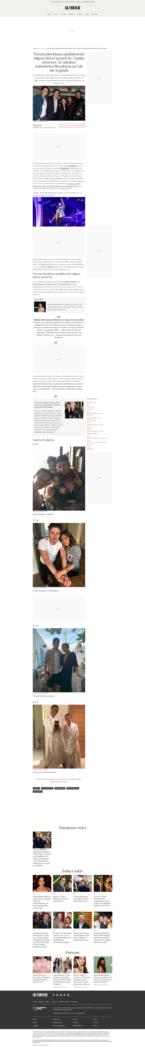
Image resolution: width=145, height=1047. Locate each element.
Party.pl (35, 1022)
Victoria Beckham (47, 788)
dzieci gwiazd (37, 791)
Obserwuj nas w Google (70, 125)
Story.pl (95, 1025)
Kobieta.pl (75, 1022)
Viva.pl (95, 1019)
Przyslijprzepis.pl (77, 1025)
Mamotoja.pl (56, 1019)
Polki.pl (75, 1019)
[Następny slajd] (112, 965)
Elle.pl (34, 1019)
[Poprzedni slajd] (33, 965)
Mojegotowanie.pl (57, 1022)
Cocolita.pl (35, 1025)
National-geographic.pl (59, 1025)
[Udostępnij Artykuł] (82, 125)
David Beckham (60, 788)
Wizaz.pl (95, 1022)
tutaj (47, 1045)
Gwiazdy (36, 788)
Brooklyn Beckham (73, 788)
